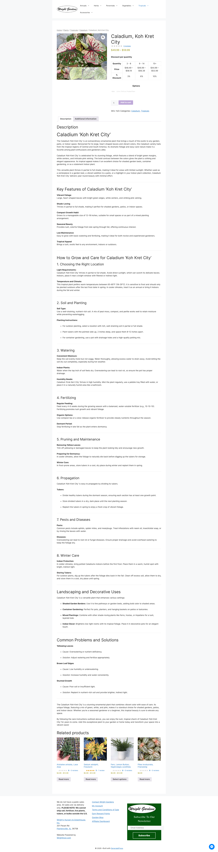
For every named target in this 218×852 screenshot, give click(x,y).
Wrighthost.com (64, 838)
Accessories (85, 12)
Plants (66, 30)
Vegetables (126, 6)
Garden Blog (97, 817)
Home (59, 30)
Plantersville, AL (64, 829)
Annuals (83, 6)
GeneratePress (117, 848)
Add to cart (125, 102)
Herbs (96, 6)
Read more (64, 779)
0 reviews (127, 46)
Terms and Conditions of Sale (105, 810)
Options (136, 86)
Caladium (83, 30)
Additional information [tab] (86, 119)
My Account (97, 806)
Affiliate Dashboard (101, 821)
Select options (119, 779)
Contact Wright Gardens (103, 802)
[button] (103, 37)
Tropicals (142, 6)
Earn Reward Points (101, 813)
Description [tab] (65, 119)
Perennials (110, 6)
